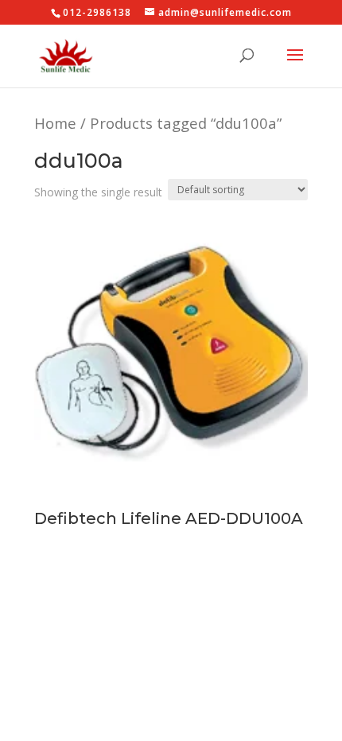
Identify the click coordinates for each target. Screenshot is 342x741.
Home (55, 123)
